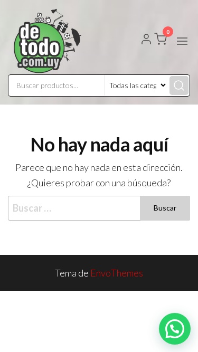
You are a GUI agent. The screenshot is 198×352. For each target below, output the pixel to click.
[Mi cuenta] (146, 40)
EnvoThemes (116, 273)
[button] (182, 41)
